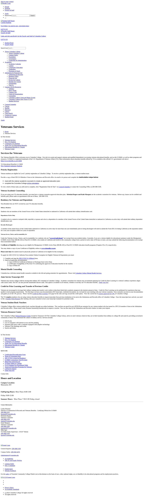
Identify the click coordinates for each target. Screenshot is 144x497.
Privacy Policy (9, 487)
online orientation (33, 183)
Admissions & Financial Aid (13, 73)
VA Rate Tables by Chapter (13, 363)
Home (7, 131)
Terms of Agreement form (13, 356)
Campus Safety (13, 55)
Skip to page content (7, 1)
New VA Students (10, 142)
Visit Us (11, 85)
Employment (9, 469)
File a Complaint (10, 465)
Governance (12, 58)
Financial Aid (13, 78)
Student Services (14, 101)
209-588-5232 (5, 412)
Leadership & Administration (18, 60)
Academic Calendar (15, 64)
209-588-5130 (5, 419)
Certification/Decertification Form (15, 354)
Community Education (16, 67)
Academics (8, 62)
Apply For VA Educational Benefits (16, 145)
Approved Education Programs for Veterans (18, 367)
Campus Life (13, 92)
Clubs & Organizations (16, 94)
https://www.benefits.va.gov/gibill (11, 161)
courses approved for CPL (106, 294)
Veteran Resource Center (23, 316)
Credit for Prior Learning (40, 294)
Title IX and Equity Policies (13, 460)
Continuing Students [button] (16, 166)
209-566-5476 (15, 452)
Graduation (12, 69)
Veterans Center (9, 149)
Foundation (12, 57)
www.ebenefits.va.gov (48, 248)
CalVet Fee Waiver (10, 369)
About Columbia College (12, 51)
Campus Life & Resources (13, 87)
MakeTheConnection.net (12, 361)
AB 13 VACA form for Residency (15, 358)
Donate (7, 7)
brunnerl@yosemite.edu (8, 414)
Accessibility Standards (12, 489)
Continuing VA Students (12, 143)
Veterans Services (10, 140)
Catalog (11, 66)
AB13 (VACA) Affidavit (27, 258)
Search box (8, 15)
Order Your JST (9, 370)
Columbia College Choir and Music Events (22, 97)
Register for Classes (15, 82)
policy (8, 474)
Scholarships (12, 83)
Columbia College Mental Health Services (88, 273)
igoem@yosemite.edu (7, 435)
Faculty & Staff (9, 10)
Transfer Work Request (13, 299)
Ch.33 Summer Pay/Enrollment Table (16, 365)
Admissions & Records (16, 74)
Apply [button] (7, 13)
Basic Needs (12, 90)
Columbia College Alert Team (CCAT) (21, 99)
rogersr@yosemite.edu (8, 421)
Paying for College (14, 80)
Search (33, 15)
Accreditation (9, 459)
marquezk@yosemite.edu (8, 428)
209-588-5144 (5, 433)
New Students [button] (5, 166)
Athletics (11, 89)
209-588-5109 (5, 426)
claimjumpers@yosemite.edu (10, 455)
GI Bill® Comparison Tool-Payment (16, 360)
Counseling (12, 96)
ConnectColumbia (64, 187)
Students (7, 8)
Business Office (13, 76)
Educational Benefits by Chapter (15, 147)
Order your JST (103, 282)
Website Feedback (10, 471)
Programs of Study (14, 71)
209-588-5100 (16, 449)
